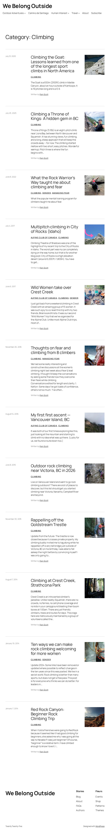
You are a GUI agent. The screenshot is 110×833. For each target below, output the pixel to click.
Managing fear (60, 193)
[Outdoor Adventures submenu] (25, 13)
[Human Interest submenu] (68, 13)
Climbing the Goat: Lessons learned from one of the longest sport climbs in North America (55, 64)
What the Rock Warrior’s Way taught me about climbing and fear (53, 182)
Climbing (36, 77)
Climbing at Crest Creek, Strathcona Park (53, 582)
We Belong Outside (27, 6)
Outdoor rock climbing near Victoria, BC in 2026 (53, 468)
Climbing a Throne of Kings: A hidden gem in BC (54, 116)
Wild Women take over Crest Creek (51, 289)
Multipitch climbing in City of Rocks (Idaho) (54, 229)
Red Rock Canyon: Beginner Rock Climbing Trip (47, 714)
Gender (46, 193)
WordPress (100, 826)
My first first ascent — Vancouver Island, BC (51, 417)
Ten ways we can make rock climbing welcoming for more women (53, 649)
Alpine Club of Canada (44, 237)
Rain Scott (44, 94)
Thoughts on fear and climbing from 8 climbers (53, 350)
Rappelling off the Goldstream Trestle (49, 522)
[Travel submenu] (79, 13)
